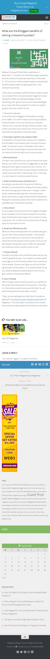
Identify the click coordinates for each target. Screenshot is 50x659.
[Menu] (47, 17)
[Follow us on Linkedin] (47, 364)
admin (6, 40)
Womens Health (39, 515)
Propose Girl (16, 505)
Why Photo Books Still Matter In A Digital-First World (25, 625)
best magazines (13, 488)
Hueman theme (37, 647)
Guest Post (35, 494)
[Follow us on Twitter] (36, 364)
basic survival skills (33, 485)
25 (12, 570)
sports (14, 509)
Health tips (25, 499)
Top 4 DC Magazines (10, 338)
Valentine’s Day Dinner (23, 512)
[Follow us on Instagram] (43, 364)
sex (30, 505)
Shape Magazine (7, 509)
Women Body (40, 512)
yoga (46, 515)
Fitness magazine (13, 495)
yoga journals (6, 519)
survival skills (31, 509)
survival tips (39, 509)
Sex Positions (42, 505)
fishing (4, 495)
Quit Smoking (24, 505)
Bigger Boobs (23, 488)
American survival (19, 485)
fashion (44, 491)
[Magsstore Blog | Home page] (11, 17)
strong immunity (22, 509)
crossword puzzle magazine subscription (28, 299)
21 (32, 566)
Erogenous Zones (37, 491)
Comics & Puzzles (9, 24)
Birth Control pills (33, 488)
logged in (17, 358)
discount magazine (7, 491)
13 (25, 562)
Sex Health (35, 505)
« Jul (4, 578)
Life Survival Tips (40, 499)
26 (18, 570)
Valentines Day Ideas (9, 512)
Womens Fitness (28, 515)
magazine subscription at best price (14, 502)
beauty (42, 485)
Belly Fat (4, 488)
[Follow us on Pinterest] (39, 364)
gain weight (23, 495)
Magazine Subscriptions (36, 502)
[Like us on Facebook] (32, 364)
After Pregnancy (7, 485)
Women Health (17, 515)
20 (25, 566)
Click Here (34, 11)
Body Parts (41, 488)
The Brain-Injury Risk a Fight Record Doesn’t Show (24, 619)
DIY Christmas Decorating (22, 491)
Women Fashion (7, 515)
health (4, 498)
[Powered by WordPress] (16, 646)
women (33, 512)
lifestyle (31, 499)
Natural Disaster (6, 505)
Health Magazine (14, 498)
